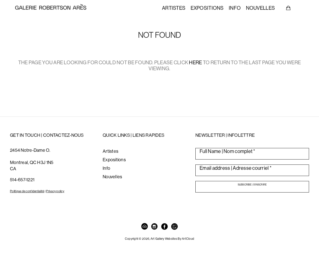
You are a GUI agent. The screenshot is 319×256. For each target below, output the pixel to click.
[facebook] (164, 227)
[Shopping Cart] (288, 8)
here (195, 62)
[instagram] (154, 227)
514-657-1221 (22, 179)
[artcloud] (144, 227)
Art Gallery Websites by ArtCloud (172, 238)
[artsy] (174, 227)
